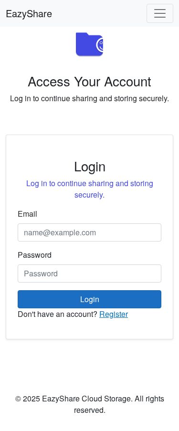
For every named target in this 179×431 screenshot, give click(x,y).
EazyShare (29, 13)
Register (113, 313)
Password (35, 254)
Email (27, 213)
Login (89, 299)
